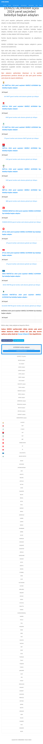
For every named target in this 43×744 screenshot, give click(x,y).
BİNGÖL (21, 497)
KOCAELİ (21, 596)
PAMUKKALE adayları (21, 404)
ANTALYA (21, 481)
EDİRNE (21, 531)
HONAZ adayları (21, 397)
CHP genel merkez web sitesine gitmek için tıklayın (21, 159)
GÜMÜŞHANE (21, 555)
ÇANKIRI (21, 518)
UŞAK (21, 673)
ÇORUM (21, 521)
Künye (37, 5)
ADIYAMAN (21, 464)
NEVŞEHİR (21, 626)
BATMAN (21, 700)
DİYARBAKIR (21, 528)
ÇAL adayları (21, 363)
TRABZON (21, 663)
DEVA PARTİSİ (22, 452)
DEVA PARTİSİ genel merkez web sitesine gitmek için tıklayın (21, 285)
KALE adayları (21, 380)
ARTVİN (21, 484)
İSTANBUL (21, 572)
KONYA (21, 599)
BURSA (21, 511)
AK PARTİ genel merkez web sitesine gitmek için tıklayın (21, 96)
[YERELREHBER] (5, 1)
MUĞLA (21, 619)
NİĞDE (21, 629)
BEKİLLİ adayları (21, 394)
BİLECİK (21, 494)
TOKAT (21, 660)
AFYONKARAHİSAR (21, 467)
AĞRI (21, 470)
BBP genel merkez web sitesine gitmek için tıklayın (21, 201)
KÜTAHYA (21, 602)
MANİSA (21, 609)
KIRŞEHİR (21, 592)
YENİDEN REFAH (22, 442)
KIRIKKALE (21, 697)
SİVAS (21, 653)
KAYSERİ (21, 585)
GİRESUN (21, 552)
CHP (22, 432)
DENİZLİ (21, 525)
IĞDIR (21, 714)
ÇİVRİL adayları (21, 373)
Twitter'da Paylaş (18, 340)
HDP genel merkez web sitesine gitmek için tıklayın (21, 180)
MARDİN (21, 616)
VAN (21, 677)
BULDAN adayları (21, 360)
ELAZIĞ (21, 535)
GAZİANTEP (21, 548)
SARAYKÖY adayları (21, 384)
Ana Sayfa (4, 5)
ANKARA (21, 477)
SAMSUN (21, 643)
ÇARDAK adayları (21, 370)
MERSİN (21, 569)
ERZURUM (21, 541)
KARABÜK (21, 721)
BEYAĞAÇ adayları (21, 411)
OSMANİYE (21, 728)
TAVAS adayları (21, 387)
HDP (22, 435)
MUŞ (21, 623)
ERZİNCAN (21, 538)
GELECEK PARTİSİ (22, 456)
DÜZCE (21, 731)
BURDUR (21, 508)
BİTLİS (21, 501)
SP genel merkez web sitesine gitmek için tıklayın (21, 264)
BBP (22, 439)
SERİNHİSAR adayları (21, 400)
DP (22, 446)
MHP (22, 425)
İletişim (40, 5)
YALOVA (21, 717)
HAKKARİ (21, 558)
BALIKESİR (21, 491)
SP (22, 449)
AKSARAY (21, 687)
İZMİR (21, 575)
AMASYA (21, 474)
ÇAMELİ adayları (21, 367)
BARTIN (21, 707)
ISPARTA (21, 565)
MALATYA (21, 606)
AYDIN (21, 487)
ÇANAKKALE (21, 514)
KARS (21, 579)
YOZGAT (21, 680)
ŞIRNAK (21, 704)
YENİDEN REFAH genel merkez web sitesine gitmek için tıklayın (21, 222)
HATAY (21, 562)
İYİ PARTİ (22, 429)
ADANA (21, 460)
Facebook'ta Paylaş (7, 340)
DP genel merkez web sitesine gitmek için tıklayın (21, 243)
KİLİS (21, 724)
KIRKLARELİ (21, 589)
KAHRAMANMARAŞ (21, 612)
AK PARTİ (22, 422)
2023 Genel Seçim (16, 5)
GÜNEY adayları (21, 377)
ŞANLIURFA (21, 670)
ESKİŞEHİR (21, 545)
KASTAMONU (21, 582)
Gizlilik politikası (31, 5)
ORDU (21, 633)
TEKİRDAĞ (21, 656)
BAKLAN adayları (21, 407)
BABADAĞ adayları (21, 390)
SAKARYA (21, 640)
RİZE (21, 636)
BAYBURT (21, 690)
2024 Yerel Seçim (23, 5)
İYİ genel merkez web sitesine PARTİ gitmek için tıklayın (21, 138)
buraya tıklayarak (23, 334)
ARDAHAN (21, 711)
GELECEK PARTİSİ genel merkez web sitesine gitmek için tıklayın (21, 306)
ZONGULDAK (21, 684)
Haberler (9, 5)
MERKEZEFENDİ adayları (21, 417)
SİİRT (21, 646)
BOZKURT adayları (22, 414)
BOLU (21, 504)
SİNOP (21, 650)
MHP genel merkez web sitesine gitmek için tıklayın (21, 117)
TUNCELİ (21, 667)
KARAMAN (21, 694)
